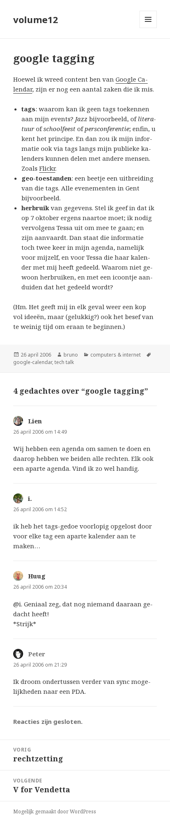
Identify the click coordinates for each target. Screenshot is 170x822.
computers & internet (115, 354)
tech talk (64, 362)
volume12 (35, 19)
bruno (71, 354)
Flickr (47, 168)
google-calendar (32, 362)
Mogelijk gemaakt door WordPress (54, 811)
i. (30, 498)
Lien (35, 421)
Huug (36, 576)
